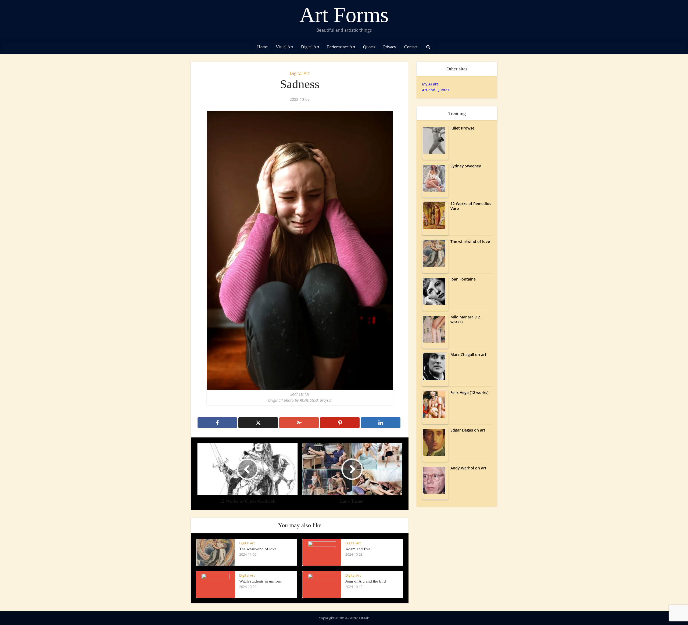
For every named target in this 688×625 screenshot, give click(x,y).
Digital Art (310, 47)
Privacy (389, 47)
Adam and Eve (357, 549)
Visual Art (284, 47)
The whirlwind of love (258, 549)
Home (262, 47)
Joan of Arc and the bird (365, 581)
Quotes (369, 47)
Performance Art (341, 47)
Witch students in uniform (260, 581)
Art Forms (344, 15)
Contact (410, 47)
